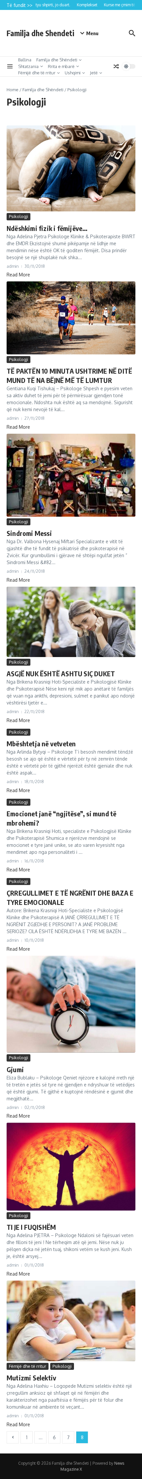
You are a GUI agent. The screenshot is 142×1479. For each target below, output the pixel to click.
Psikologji (18, 216)
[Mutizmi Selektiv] (71, 1321)
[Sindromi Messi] (71, 475)
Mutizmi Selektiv (31, 1377)
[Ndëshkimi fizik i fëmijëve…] (71, 168)
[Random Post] (116, 66)
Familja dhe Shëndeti (56, 59)
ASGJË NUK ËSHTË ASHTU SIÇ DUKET (61, 673)
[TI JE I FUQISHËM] (71, 1167)
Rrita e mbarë (61, 66)
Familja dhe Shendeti (40, 33)
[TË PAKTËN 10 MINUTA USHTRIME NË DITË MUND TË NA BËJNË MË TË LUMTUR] (71, 317)
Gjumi (15, 1069)
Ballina (24, 59)
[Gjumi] (71, 1004)
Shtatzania (28, 66)
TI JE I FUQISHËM (31, 1227)
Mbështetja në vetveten (41, 743)
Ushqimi (73, 72)
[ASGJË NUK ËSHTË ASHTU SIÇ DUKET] (71, 622)
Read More (18, 274)
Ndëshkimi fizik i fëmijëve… (47, 228)
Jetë (94, 72)
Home (12, 89)
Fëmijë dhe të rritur (36, 72)
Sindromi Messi (29, 533)
